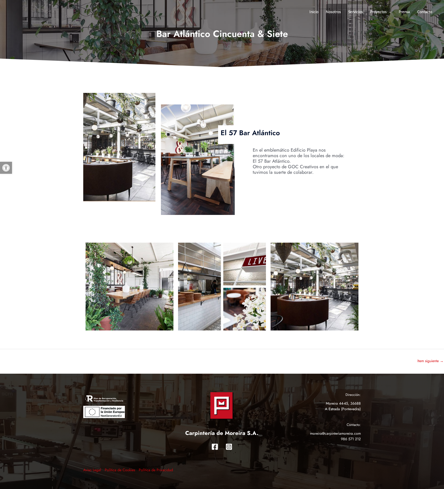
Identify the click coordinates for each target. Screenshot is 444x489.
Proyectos (378, 12)
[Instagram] (228, 446)
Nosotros (333, 12)
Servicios (355, 12)
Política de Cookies (120, 470)
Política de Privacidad (156, 470)
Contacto (424, 12)
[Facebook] (214, 446)
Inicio (313, 12)
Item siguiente (430, 361)
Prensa (404, 12)
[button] (6, 168)
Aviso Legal (92, 470)
